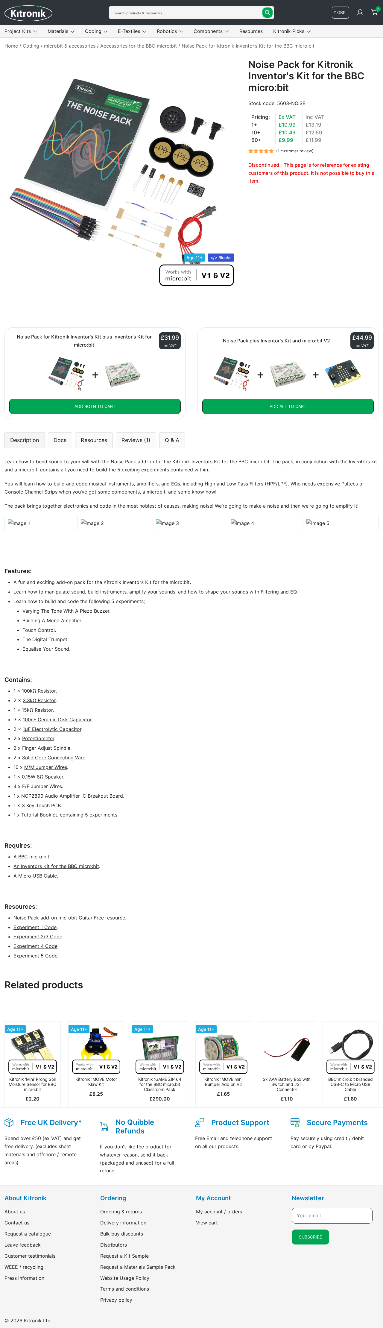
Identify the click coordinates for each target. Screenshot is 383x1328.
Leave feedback (22, 1245)
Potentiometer (38, 738)
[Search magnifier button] (267, 12)
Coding (93, 31)
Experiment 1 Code (35, 927)
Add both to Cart (95, 406)
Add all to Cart (288, 406)
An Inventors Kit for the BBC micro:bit (56, 866)
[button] (32, 1063)
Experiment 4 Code (35, 946)
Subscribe (310, 1236)
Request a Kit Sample (124, 1256)
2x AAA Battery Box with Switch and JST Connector (287, 1084)
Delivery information (123, 1223)
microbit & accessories (69, 46)
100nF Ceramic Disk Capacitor (57, 720)
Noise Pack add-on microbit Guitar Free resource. (69, 918)
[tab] (24, 440)
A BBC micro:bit (31, 857)
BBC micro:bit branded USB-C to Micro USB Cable (350, 1084)
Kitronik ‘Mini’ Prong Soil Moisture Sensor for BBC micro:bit (32, 1084)
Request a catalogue (27, 1234)
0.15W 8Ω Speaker (42, 777)
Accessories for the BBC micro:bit (138, 46)
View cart (207, 1223)
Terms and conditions (124, 1289)
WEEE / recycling (23, 1267)
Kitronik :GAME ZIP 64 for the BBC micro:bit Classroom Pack (159, 1084)
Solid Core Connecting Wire (53, 758)
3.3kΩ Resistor (39, 700)
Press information (24, 1278)
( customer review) (295, 150)
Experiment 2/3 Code (37, 937)
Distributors (113, 1245)
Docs (60, 440)
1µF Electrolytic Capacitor (52, 729)
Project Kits (17, 31)
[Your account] (360, 12)
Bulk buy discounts (121, 1234)
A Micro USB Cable (35, 876)
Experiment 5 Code (35, 956)
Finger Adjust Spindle (46, 748)
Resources (251, 31)
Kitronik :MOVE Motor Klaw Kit (96, 1082)
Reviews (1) (136, 440)
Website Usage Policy (124, 1278)
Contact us (16, 1223)
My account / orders (219, 1212)
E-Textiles (129, 31)
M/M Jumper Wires (45, 767)
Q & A (172, 440)
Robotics (167, 31)
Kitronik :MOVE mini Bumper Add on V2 (223, 1082)
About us (14, 1212)
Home (11, 46)
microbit (28, 470)
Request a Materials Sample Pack (138, 1267)
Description (24, 440)
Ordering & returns (121, 1212)
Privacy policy (116, 1300)
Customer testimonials (29, 1256)
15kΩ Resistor (37, 710)
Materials (58, 31)
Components (208, 31)
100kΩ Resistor (39, 691)
